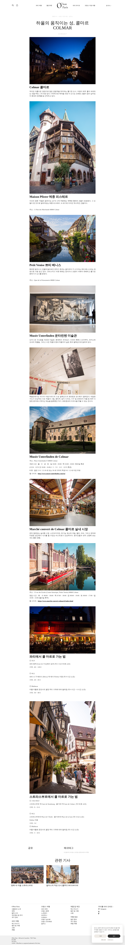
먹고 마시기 (15, 923)
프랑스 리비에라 (46, 921)
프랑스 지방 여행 (90, 5)
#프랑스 (72, 852)
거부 (100, 936)
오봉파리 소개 (16, 909)
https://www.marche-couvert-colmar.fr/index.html (55, 601)
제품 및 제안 (75, 906)
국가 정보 (74, 921)
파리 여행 (39, 5)
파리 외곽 (44, 909)
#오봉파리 (67, 852)
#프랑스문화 (78, 852)
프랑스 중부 (45, 911)
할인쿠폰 (49, 5)
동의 (114, 936)
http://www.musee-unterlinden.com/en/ (51, 474)
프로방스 (44, 917)
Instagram (103, 909)
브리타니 (44, 915)
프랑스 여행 (45, 906)
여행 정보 (74, 917)
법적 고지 (15, 913)
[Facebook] (99, 913)
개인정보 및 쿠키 (17, 915)
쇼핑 (13, 927)
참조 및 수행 (16, 925)
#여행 (87, 852)
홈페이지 (54, 16)
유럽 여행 (74, 923)
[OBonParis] (62, 5)
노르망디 (44, 913)
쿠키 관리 (15, 917)
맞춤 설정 (103, 939)
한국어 (108, 5)
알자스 (71, 16)
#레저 (83, 852)
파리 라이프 (76, 5)
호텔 (13, 930)
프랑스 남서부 (45, 919)
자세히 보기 (110, 939)
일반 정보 (74, 919)
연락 (13, 911)
